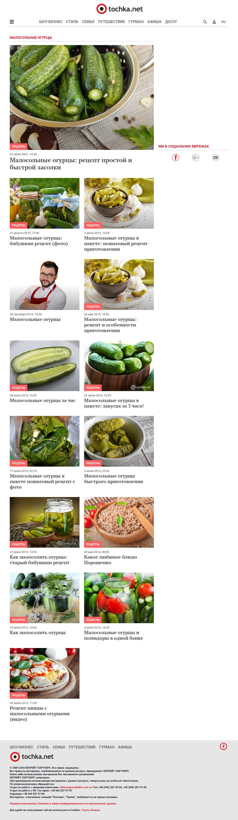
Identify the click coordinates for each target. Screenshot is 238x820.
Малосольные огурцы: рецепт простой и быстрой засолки (71, 163)
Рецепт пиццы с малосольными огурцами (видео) (39, 713)
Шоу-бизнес (51, 22)
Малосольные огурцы (35, 319)
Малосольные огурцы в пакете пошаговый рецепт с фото (42, 481)
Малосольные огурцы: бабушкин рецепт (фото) (39, 241)
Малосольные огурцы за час (43, 400)
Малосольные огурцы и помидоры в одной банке (113, 635)
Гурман (136, 22)
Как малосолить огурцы (38, 632)
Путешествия (111, 22)
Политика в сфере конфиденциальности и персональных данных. (77, 803)
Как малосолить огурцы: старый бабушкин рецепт (39, 560)
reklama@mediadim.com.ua (75, 787)
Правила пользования (23, 803)
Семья (88, 22)
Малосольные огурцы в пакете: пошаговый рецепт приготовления (116, 243)
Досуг (171, 22)
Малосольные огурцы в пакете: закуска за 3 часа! (114, 403)
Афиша (154, 22)
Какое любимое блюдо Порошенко (110, 560)
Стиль (72, 22)
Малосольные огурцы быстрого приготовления (113, 478)
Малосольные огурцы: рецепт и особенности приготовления (110, 324)
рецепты (18, 146)
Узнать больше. (91, 810)
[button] (214, 22)
